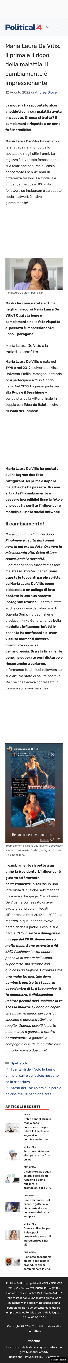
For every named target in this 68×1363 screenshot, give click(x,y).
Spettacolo (19, 1063)
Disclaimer (52, 1356)
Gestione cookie (58, 1360)
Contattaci (34, 1331)
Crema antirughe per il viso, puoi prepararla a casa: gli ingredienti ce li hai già (37, 1236)
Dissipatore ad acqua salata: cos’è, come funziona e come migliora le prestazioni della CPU (37, 1179)
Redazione (15, 1356)
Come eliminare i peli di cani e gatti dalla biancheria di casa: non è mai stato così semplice (37, 1208)
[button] (48, 27)
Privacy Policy (34, 1356)
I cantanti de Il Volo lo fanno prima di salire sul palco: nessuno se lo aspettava (32, 1075)
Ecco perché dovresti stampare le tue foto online (37, 1155)
